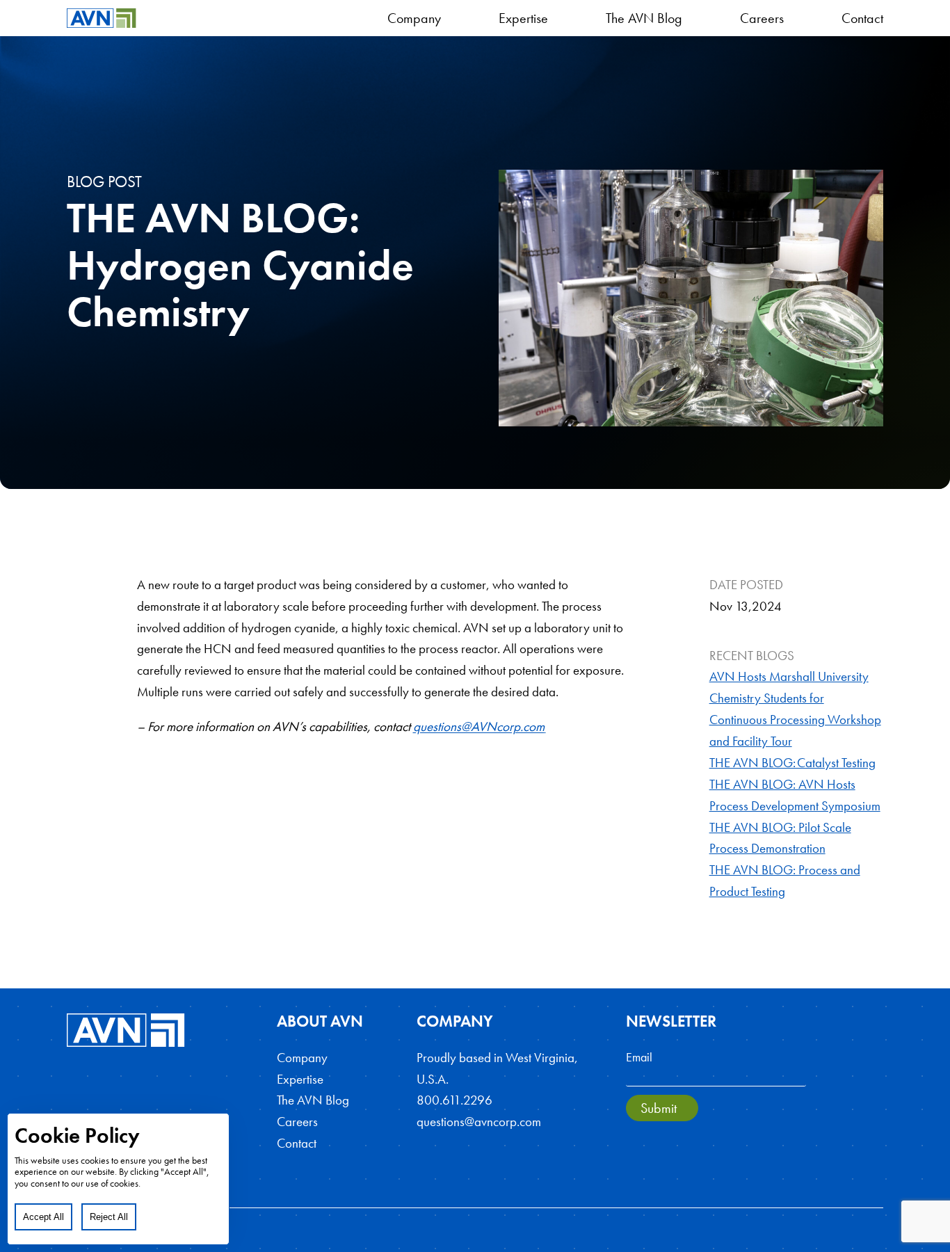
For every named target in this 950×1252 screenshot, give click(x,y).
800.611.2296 (454, 1100)
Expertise (523, 18)
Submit (659, 1108)
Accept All (43, 1217)
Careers (762, 18)
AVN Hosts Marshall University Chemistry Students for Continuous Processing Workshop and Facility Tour (795, 709)
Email (639, 1057)
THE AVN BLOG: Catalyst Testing (792, 762)
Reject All (109, 1217)
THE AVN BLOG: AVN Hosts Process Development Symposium (794, 795)
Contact (862, 18)
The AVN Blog (644, 18)
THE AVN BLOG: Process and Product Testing (784, 880)
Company (414, 18)
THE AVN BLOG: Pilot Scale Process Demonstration (780, 838)
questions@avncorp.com (479, 1121)
